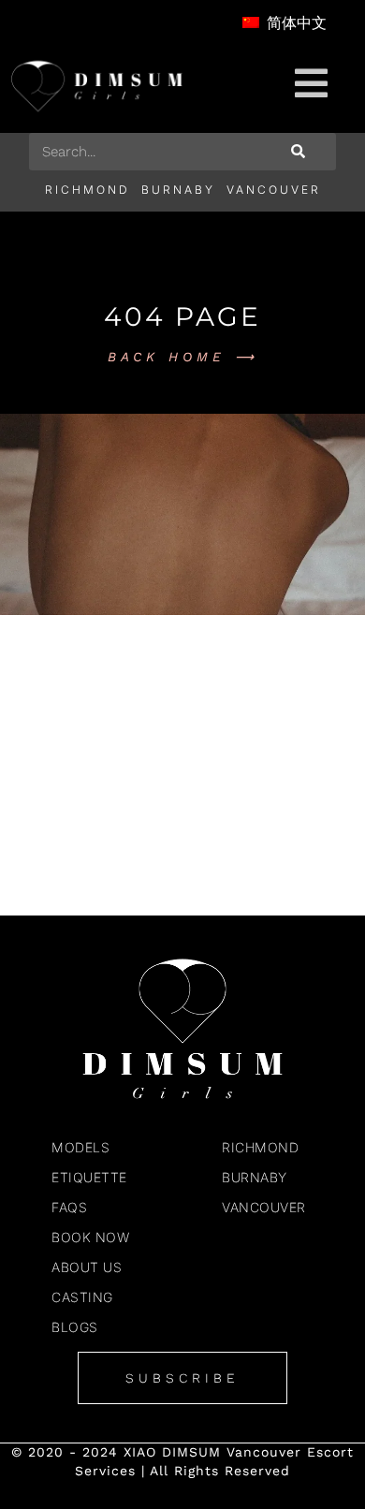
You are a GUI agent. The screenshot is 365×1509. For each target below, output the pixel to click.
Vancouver (273, 190)
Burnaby (178, 190)
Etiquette (89, 1177)
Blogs (74, 1327)
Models (80, 1147)
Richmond (87, 190)
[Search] (298, 151)
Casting (82, 1297)
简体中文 (294, 22)
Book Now (90, 1237)
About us (86, 1267)
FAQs (69, 1207)
